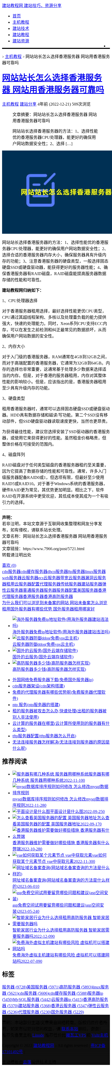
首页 (17, 16)
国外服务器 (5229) (67, 1012)
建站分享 (28, 104)
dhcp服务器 (57, 571)
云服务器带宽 (56, 578)
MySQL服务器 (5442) (32, 999)
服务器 (50, 590)
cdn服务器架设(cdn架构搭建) (39, 686)
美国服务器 (87, 590)
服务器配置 (66, 590)
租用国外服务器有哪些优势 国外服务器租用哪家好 (48, 609)
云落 (27, 1062)
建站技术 (21, 28)
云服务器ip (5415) (67, 999)
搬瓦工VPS (76, 1035)
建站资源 (21, 41)
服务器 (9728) (14, 987)
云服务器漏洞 (81, 578)
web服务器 (12, 578)
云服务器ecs (32, 578)
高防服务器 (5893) (75, 987)
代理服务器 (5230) (34, 1012)
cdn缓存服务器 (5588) (68, 993)
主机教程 (21, 22)
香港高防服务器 (58, 596)
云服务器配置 (27, 584)
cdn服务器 (11, 571)
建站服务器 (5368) (34, 1006)
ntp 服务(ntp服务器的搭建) (36, 704)
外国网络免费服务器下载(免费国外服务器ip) (53, 680)
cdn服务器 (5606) (33, 993)
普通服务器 (33, 590)
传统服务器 (70, 584)
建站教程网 (43, 1045)
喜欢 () (9, 565)
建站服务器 (91, 584)
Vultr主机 (99, 1035)
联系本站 (69, 1029)
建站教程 (21, 34)
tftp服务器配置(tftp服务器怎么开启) (44, 736)
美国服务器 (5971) (43, 987)
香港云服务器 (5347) (69, 1006)
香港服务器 (33, 596)
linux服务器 (95, 571)
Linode (38, 1035)
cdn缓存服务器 (34, 571)
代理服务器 (50, 584)
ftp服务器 (76, 571)
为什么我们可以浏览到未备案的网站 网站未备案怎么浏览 (54, 603)
